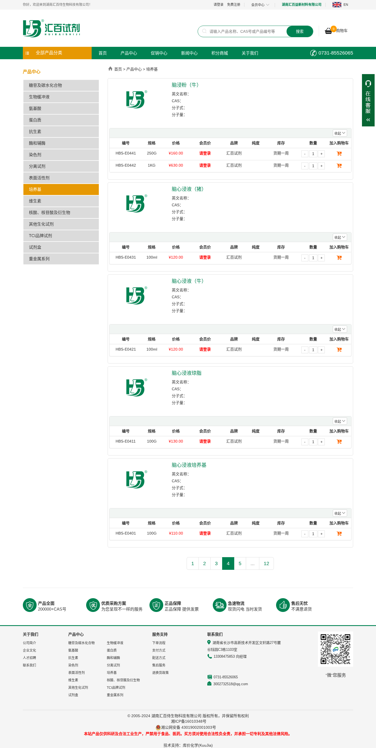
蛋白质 (35, 120)
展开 (368, 100)
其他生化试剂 (41, 224)
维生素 (35, 201)
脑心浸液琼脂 (186, 373)
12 (266, 563)
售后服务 (158, 665)
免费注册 (233, 5)
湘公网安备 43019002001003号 (190, 727)
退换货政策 (160, 673)
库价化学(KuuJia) (198, 745)
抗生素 (35, 131)
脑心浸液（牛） (189, 281)
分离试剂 (37, 166)
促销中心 (159, 53)
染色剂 (35, 154)
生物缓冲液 (39, 96)
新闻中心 (189, 53)
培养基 (35, 189)
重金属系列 (39, 258)
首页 (103, 53)
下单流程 (158, 643)
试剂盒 (35, 247)
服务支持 (160, 634)
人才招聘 (29, 658)
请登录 (219, 5)
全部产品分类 (49, 52)
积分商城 (219, 53)
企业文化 (29, 650)
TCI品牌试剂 (40, 235)
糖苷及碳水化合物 (45, 85)
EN (346, 5)
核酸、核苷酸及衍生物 (49, 212)
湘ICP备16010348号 (188, 721)
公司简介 (29, 643)
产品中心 (129, 53)
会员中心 (258, 5)
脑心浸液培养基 (189, 465)
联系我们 (29, 665)
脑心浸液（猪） (189, 189)
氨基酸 (35, 108)
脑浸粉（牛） (186, 85)
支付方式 (158, 650)
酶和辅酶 (37, 143)
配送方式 (158, 658)
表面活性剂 (39, 177)
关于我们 (250, 53)
